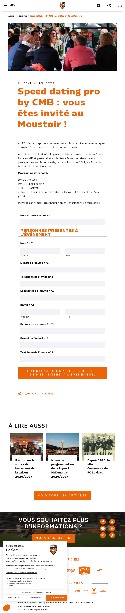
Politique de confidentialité (52, 603)
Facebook (46, 394)
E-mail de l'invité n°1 (34, 263)
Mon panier (116, 5)
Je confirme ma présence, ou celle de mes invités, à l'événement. (62, 373)
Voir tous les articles (62, 495)
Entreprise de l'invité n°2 (37, 324)
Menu (13, 5)
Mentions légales (27, 603)
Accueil (11, 16)
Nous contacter (97, 5)
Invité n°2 (27, 305)
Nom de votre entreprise (37, 215)
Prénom (24, 255)
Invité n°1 (27, 243)
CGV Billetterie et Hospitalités (34, 607)
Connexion (105, 5)
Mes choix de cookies (80, 603)
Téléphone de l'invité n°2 (36, 352)
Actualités (22, 16)
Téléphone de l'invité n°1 (36, 277)
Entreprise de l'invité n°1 (37, 291)
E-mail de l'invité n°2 (34, 338)
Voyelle (44, 610)
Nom (68, 255)
